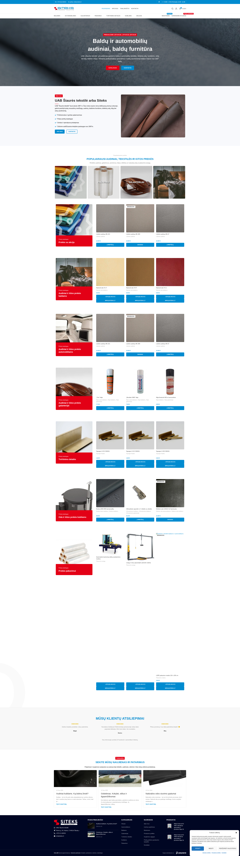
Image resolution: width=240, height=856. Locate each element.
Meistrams (147, 830)
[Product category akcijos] (71, 182)
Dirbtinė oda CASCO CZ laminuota (166, 509)
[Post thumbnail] (91, 825)
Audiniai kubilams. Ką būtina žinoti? (72, 793)
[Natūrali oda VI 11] (170, 272)
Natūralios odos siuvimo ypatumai (161, 793)
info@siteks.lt (110, 300)
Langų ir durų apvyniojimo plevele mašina (138, 562)
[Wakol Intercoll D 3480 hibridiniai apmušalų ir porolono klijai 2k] (169, 838)
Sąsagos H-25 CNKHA (103, 451)
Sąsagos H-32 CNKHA (133, 451)
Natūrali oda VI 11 (161, 288)
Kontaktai (224, 852)
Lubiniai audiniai (100, 236)
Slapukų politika (206, 852)
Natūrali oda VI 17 (101, 288)
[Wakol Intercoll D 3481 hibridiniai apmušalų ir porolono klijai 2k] (169, 827)
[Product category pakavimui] (104, 182)
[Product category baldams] (169, 182)
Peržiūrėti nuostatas (227, 848)
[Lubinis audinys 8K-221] (110, 218)
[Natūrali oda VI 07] (140, 272)
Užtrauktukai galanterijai (132, 513)
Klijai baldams (111, 400)
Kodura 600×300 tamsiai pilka (105, 509)
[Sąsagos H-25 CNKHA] (110, 435)
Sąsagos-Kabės (100, 453)
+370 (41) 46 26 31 (110, 296)
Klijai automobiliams (101, 400)
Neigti (211, 848)
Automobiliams (125, 827)
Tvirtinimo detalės (126, 837)
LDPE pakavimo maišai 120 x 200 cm (167, 675)
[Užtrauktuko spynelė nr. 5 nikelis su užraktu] (140, 493)
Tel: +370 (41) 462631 (60, 2)
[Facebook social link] (159, 1)
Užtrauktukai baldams (145, 511)
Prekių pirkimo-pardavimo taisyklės (151, 841)
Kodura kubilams (113, 511)
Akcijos (123, 823)
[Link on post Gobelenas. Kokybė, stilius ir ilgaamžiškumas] (120, 778)
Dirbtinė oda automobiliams (163, 511)
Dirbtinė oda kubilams (177, 511)
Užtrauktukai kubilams (132, 511)
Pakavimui (124, 843)
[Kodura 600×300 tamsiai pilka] (110, 493)
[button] (236, 833)
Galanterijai (124, 833)
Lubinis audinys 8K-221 (103, 234)
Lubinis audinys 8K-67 (162, 234)
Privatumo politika (216, 852)
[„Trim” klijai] (110, 382)
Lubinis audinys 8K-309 (133, 234)
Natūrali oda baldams (102, 290)
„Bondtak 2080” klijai (132, 397)
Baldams (124, 830)
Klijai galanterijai (168, 400)
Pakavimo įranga (100, 561)
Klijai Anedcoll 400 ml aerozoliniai (166, 397)
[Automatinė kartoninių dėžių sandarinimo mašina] (110, 544)
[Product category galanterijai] (136, 182)
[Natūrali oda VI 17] (110, 272)
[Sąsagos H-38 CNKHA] (170, 435)
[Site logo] (64, 8)
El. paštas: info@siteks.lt (74, 2)
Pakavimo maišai (160, 678)
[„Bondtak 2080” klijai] (140, 382)
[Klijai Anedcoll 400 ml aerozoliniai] (170, 382)
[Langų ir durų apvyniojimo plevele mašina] (140, 547)
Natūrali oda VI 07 (131, 288)
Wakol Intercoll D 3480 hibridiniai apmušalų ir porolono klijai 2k (179, 837)
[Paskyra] (176, 9)
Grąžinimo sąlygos (149, 837)
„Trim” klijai (99, 397)
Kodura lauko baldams (102, 511)
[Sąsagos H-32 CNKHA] (140, 435)
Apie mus (146, 823)
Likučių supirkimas (149, 827)
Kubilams (124, 840)
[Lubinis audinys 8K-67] (170, 218)
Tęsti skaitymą (61, 804)
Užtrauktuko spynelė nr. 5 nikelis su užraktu (139, 509)
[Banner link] (74, 225)
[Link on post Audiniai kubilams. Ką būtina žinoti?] (75, 778)
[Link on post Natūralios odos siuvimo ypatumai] (164, 778)
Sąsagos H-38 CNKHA (162, 451)
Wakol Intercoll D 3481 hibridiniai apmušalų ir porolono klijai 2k (179, 826)
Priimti (197, 848)
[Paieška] (172, 9)
